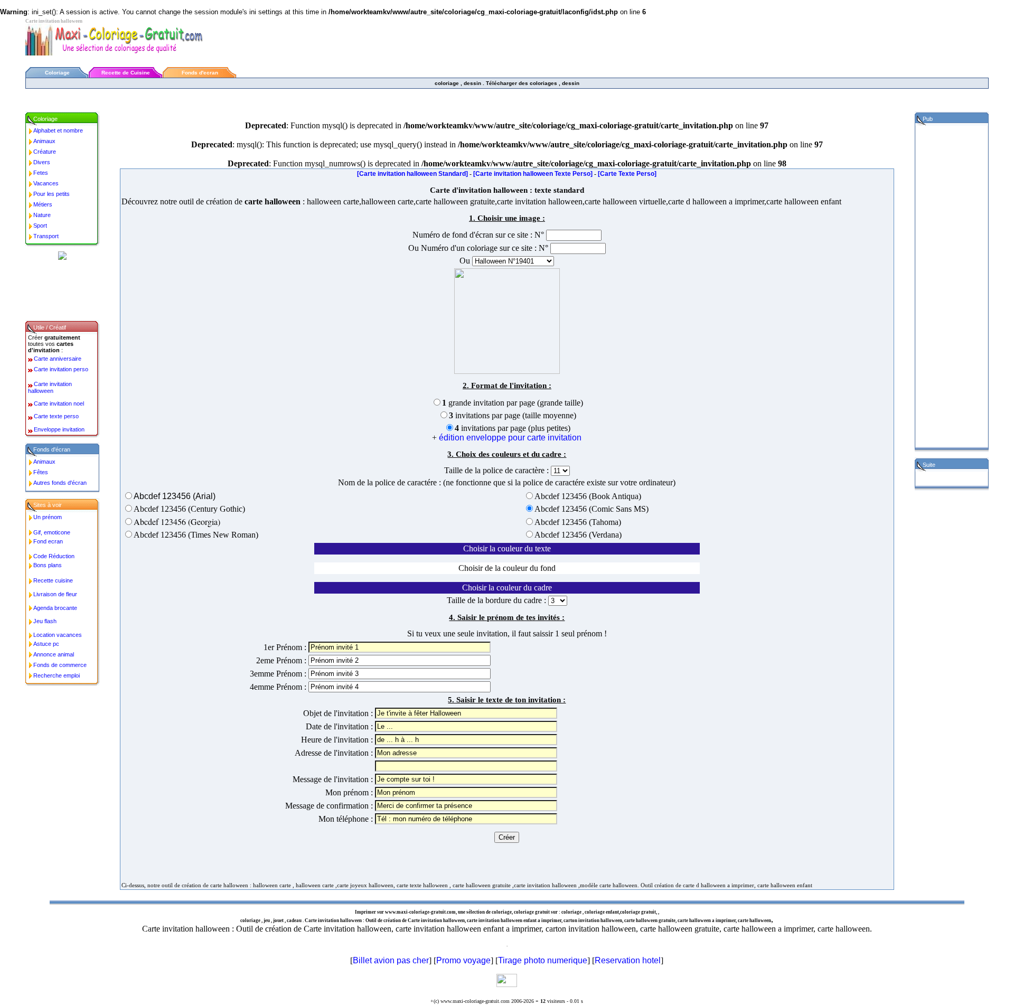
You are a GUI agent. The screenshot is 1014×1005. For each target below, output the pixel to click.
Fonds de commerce (60, 665)
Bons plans (47, 565)
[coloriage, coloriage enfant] (129, 52)
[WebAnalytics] (506, 984)
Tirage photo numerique (542, 960)
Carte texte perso (56, 416)
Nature (42, 215)
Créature (44, 151)
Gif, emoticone (51, 532)
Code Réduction (53, 556)
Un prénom (47, 517)
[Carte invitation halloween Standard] (412, 173)
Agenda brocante (55, 608)
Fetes (40, 173)
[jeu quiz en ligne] (62, 256)
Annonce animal (53, 654)
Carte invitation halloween (50, 387)
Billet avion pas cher (391, 960)
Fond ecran (48, 541)
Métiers (42, 204)
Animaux (44, 141)
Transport (46, 236)
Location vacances (57, 635)
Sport (40, 225)
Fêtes (40, 472)
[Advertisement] (217, 98)
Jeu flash (45, 621)
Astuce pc (46, 644)
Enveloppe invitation (59, 429)
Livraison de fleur (55, 594)
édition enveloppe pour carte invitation (510, 437)
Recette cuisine (53, 580)
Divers (41, 162)
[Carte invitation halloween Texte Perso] (533, 173)
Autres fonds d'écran (60, 483)
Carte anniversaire (57, 358)
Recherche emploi (56, 675)
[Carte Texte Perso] (627, 173)
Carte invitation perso (61, 369)
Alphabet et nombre (58, 130)
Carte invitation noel (59, 403)
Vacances (46, 183)
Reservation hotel (628, 960)
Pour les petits (51, 194)
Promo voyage (463, 960)
